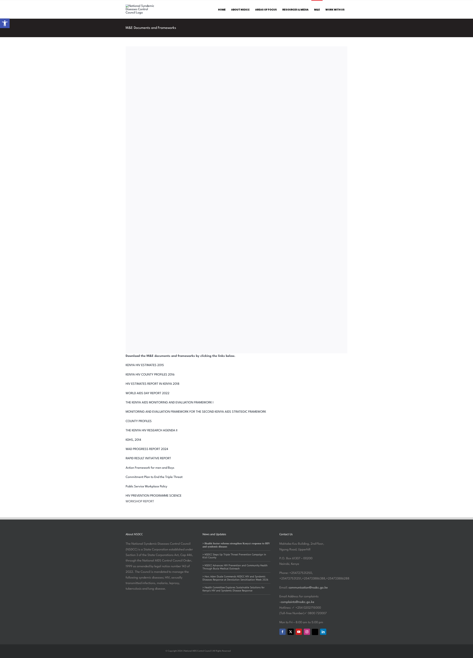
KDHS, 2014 (133, 440)
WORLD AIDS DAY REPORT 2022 (147, 393)
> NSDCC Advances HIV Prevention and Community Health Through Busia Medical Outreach (235, 567)
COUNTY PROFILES (139, 421)
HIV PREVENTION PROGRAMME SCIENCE (153, 495)
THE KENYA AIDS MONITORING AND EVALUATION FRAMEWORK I (169, 402)
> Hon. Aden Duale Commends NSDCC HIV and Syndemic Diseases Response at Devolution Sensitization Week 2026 (235, 578)
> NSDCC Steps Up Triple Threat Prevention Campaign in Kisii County (234, 556)
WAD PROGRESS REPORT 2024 (147, 449)
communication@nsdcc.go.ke (308, 587)
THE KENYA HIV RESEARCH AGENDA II (151, 430)
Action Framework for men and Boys (150, 467)
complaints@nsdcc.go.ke (297, 602)
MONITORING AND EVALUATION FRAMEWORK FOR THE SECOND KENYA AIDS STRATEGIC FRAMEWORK (196, 411)
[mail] (315, 632)
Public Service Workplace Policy (146, 486)
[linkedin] (323, 632)
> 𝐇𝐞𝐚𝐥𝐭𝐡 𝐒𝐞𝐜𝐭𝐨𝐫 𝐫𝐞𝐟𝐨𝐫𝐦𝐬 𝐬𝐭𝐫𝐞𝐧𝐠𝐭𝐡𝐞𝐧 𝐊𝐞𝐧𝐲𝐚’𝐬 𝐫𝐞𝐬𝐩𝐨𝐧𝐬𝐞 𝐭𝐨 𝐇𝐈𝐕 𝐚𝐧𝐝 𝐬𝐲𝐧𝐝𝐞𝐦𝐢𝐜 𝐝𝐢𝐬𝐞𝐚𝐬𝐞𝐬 (236, 545)
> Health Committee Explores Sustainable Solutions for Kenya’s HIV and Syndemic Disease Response (234, 589)
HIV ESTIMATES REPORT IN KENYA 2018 (152, 383)
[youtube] (299, 632)
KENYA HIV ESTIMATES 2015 (145, 365)
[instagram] (307, 632)
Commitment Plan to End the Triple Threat (154, 477)
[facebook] (282, 632)
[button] (5, 23)
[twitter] (290, 632)
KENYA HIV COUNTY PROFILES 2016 (150, 374)
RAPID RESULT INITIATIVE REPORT (148, 458)
